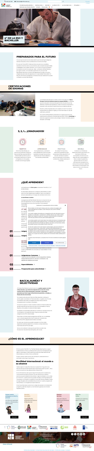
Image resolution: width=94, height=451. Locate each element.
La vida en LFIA (55, 5)
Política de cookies (33, 245)
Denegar (47, 242)
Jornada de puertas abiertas (26, 5)
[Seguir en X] (75, 434)
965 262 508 (9, 1)
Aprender (47, 5)
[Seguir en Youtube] (78, 434)
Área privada (44, 7)
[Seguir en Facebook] (72, 434)
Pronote (87, 1)
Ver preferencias (60, 242)
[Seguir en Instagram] (81, 434)
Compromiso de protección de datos (46, 245)
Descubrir (14, 417)
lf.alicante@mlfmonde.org (22, 1)
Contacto (38, 7)
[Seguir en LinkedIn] (84, 434)
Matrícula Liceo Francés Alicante (27, 7)
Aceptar (34, 242)
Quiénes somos (38, 5)
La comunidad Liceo (66, 5)
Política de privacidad (60, 245)
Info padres (76, 5)
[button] (65, 205)
